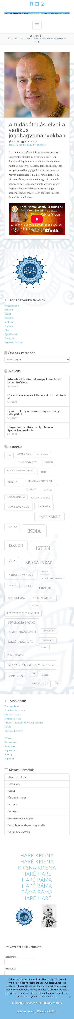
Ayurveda (42, 455)
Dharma (31, 489)
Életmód (16, 145)
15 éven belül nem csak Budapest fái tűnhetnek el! (36, 396)
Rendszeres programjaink (23, 613)
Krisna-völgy (21, 575)
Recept (36, 606)
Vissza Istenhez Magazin (30, 665)
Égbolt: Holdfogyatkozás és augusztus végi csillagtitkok (33, 412)
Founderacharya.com (14, 710)
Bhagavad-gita (27, 462)
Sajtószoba (9, 746)
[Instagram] (42, 4)
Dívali (48, 489)
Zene (45, 674)
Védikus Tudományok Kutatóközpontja (23, 722)
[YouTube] (37, 4)
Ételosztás (9, 338)
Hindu (12, 526)
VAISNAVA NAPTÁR (19, 832)
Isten (43, 548)
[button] (37, 25)
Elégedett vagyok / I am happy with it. (37, 1002)
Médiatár (8, 322)
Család (7, 314)
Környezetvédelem (53, 579)
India (34, 531)
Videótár (40, 145)
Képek (45, 572)
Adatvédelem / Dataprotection (37, 1011)
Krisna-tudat (38, 562)
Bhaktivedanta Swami (20, 470)
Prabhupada (16, 598)
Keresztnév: (10, 968)
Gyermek (44, 506)
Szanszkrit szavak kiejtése (20, 818)
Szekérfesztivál (20, 641)
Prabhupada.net (11, 706)
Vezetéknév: (10, 957)
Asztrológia (24, 454)
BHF (43, 472)
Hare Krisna (49, 516)
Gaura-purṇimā (40, 498)
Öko (6, 330)
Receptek (8, 318)
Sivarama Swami (21, 622)
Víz (33, 674)
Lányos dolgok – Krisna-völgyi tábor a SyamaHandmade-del (30, 428)
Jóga (11, 561)
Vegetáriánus (15, 655)
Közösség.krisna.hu (13, 731)
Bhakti (49, 462)
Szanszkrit (49, 631)
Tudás (44, 647)
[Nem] (69, 997)
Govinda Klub (18, 506)
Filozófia (8, 326)
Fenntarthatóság (16, 497)
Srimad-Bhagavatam (22, 632)
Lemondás (12, 585)
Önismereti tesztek (17, 797)
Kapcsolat (9, 758)
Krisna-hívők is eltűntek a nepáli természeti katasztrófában (34, 381)
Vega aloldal (14, 784)
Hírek (28, 145)
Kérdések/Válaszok (13, 342)
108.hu (7, 727)
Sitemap (8, 754)
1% (9, 455)
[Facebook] (31, 4)
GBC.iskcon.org (12, 714)
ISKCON (16, 545)
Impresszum (10, 750)
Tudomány (47, 640)
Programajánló (11, 305)
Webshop (8, 738)
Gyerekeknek (10, 334)
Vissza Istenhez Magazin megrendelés (26, 825)
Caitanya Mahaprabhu (40, 481)
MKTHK (45, 588)
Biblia (13, 482)
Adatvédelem (10, 742)
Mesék (27, 586)
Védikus (15, 676)
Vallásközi (13, 811)
